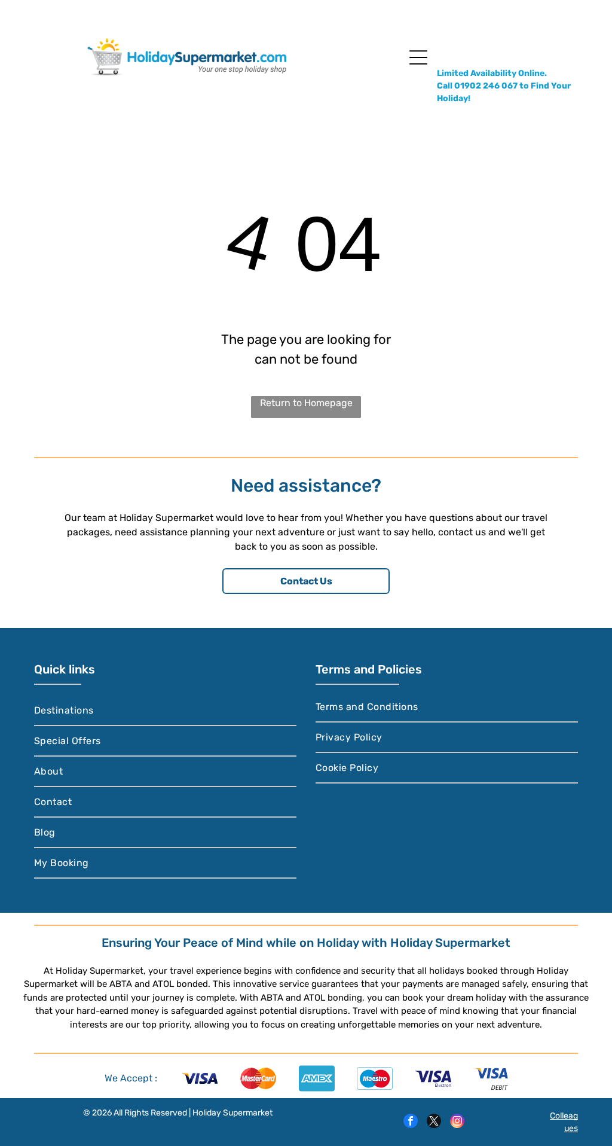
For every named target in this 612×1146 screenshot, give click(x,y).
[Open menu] (418, 57)
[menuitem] (165, 711)
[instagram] (457, 1122)
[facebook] (410, 1122)
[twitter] (434, 1122)
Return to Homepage (306, 403)
